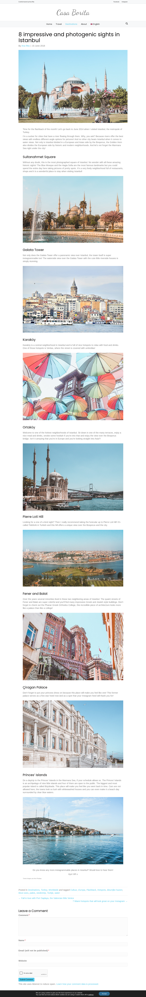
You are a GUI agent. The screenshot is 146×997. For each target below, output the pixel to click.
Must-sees (23, 893)
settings (91, 994)
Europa (81, 890)
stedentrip (41, 893)
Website (22, 961)
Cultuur (73, 890)
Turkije (50, 893)
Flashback (91, 890)
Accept (104, 994)
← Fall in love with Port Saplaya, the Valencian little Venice (46, 898)
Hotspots (101, 890)
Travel (59, 24)
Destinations (71, 24)
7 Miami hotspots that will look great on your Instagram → (100, 901)
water (57, 893)
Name (22, 940)
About (84, 24)
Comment (24, 915)
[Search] (126, 24)
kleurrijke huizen (114, 890)
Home (49, 24)
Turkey (44, 890)
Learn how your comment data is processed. (77, 984)
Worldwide (53, 890)
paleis (32, 893)
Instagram (125, 2)
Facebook (116, 2)
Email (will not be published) (33, 950)
